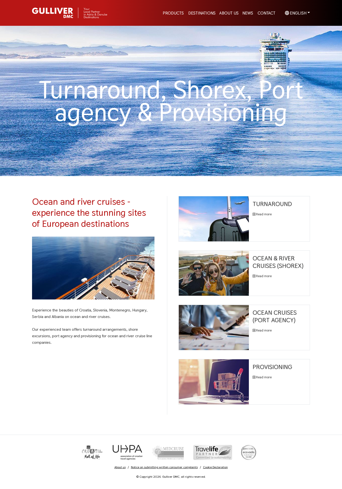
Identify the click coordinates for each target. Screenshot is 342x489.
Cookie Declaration (215, 467)
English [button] (297, 13)
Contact (266, 13)
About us (120, 467)
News (247, 13)
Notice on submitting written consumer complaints (164, 467)
